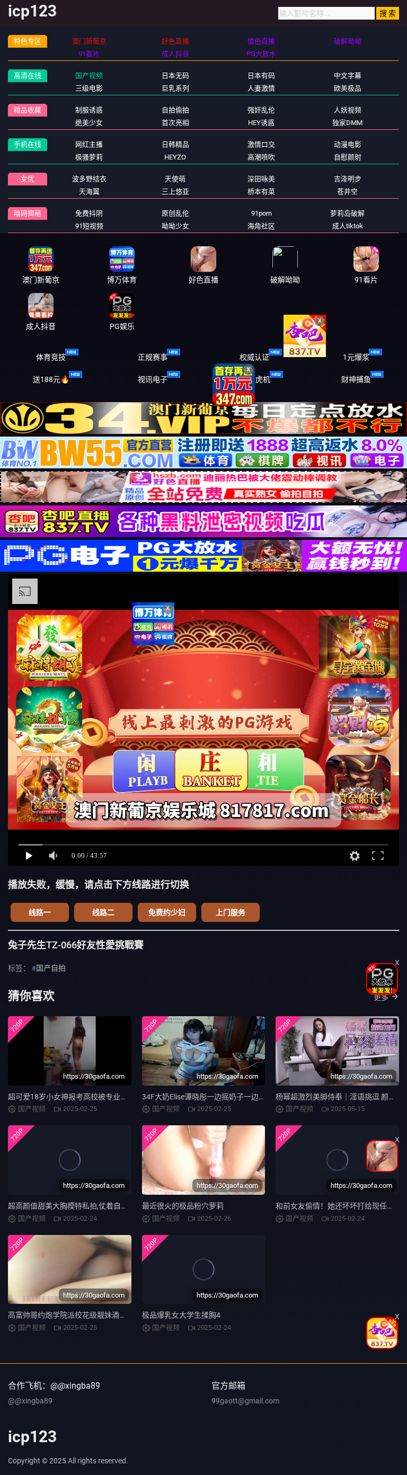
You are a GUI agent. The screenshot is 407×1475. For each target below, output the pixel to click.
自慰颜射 (347, 157)
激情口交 (261, 144)
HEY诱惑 (261, 123)
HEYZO (175, 157)
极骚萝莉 (89, 157)
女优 (27, 179)
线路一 (40, 912)
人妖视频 (347, 110)
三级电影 (89, 88)
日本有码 (261, 75)
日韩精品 (175, 144)
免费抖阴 (89, 213)
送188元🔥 (51, 379)
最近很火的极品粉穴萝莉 (183, 1206)
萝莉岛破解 (347, 213)
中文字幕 (347, 75)
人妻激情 (261, 88)
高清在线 (27, 75)
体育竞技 (51, 357)
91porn (261, 213)
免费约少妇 (166, 912)
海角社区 (261, 226)
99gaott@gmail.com (245, 1401)
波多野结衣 (89, 179)
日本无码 (175, 75)
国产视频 (89, 75)
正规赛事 (152, 357)
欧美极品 (347, 88)
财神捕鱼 (356, 379)
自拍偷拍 (175, 110)
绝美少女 (89, 123)
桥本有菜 (261, 192)
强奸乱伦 (261, 110)
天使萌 (175, 179)
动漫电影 (347, 144)
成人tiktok (347, 226)
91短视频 (89, 226)
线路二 (103, 912)
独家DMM (347, 123)
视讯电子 (152, 379)
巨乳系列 (175, 88)
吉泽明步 (347, 179)
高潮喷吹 (261, 157)
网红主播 (89, 144)
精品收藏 (27, 110)
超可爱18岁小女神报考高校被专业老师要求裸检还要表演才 (105, 1096)
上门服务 (230, 912)
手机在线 (27, 144)
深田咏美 (261, 179)
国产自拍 (51, 968)
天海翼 (89, 192)
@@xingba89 (30, 1401)
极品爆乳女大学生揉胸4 (181, 1315)
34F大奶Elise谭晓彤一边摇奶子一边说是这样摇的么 (226, 1096)
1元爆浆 (356, 357)
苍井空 (347, 192)
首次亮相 (175, 123)
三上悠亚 (175, 192)
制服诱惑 (89, 110)
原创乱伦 (175, 213)
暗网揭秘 (27, 213)
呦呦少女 (175, 226)
